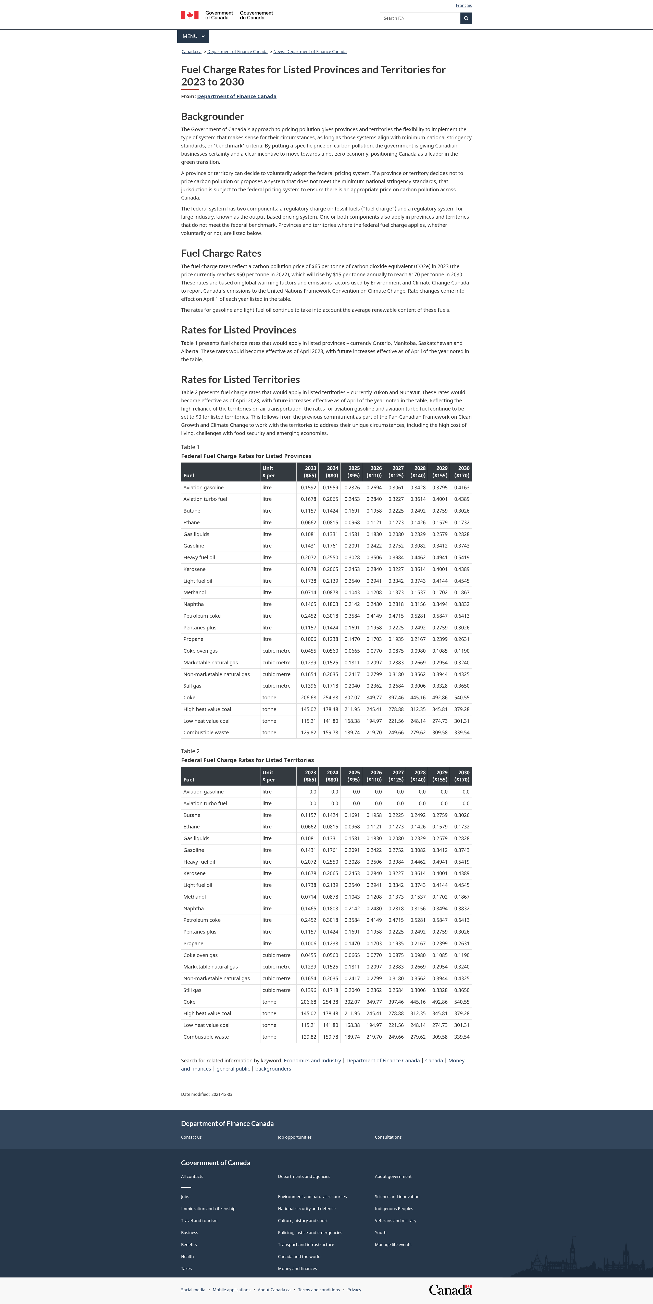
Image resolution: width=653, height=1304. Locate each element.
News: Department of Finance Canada (310, 51)
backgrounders (273, 1068)
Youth (380, 1232)
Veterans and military (395, 1220)
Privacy (354, 1290)
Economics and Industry (312, 1060)
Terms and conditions (319, 1290)
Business (189, 1232)
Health (187, 1256)
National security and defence (307, 1208)
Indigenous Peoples (394, 1208)
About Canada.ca (274, 1290)
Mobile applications (231, 1290)
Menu (191, 36)
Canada (434, 1060)
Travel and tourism (199, 1220)
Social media (193, 1290)
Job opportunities (295, 1137)
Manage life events (393, 1244)
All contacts (192, 1176)
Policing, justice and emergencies (310, 1232)
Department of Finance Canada (237, 51)
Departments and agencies (304, 1176)
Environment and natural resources (312, 1196)
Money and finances (297, 1268)
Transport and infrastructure (306, 1244)
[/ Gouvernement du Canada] (227, 16)
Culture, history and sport (303, 1220)
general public (233, 1068)
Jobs (185, 1196)
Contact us (191, 1137)
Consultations (388, 1137)
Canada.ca (192, 51)
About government (393, 1176)
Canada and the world (299, 1256)
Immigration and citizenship (208, 1208)
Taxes (186, 1268)
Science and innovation (397, 1196)
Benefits (189, 1244)
